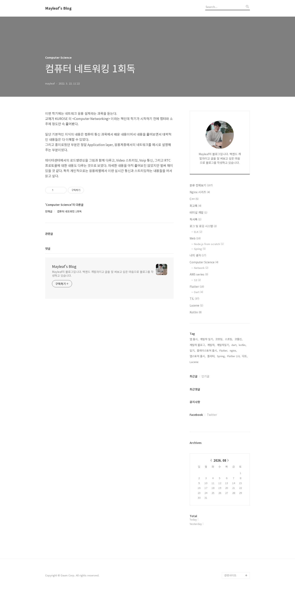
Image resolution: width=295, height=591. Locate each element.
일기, (192, 350)
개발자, (211, 345)
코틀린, (239, 339)
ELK (198, 232)
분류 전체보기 (201, 185)
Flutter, (223, 350)
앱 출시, (194, 339)
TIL (194, 299)
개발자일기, (223, 345)
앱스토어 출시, (198, 356)
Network (201, 268)
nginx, (233, 350)
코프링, (219, 339)
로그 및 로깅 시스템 (203, 226)
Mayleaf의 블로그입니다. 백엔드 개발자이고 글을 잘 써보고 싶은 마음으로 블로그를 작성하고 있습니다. (103, 273)
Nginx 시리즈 (200, 192)
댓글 (47, 248)
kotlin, (242, 345)
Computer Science (204, 262)
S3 (197, 280)
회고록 (195, 206)
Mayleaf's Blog (58, 8)
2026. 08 (220, 460)
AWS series (199, 274)
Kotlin (196, 312)
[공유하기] (57, 190)
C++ (194, 199)
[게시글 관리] (62, 190)
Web (195, 238)
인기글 (205, 376)
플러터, (211, 356)
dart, (234, 345)
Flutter (197, 286)
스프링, (229, 339)
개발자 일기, (207, 339)
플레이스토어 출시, (207, 350)
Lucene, (194, 362)
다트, (245, 356)
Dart (198, 292)
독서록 (195, 219)
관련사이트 (230, 575)
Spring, (221, 356)
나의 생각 (198, 255)
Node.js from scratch (209, 244)
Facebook (196, 415)
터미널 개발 (198, 212)
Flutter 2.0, (233, 356)
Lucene (196, 305)
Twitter (212, 415)
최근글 (193, 376)
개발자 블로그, (198, 345)
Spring (200, 249)
